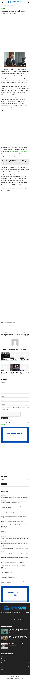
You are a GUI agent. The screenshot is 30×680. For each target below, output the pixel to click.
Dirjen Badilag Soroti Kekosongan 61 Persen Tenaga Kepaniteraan (12, 562)
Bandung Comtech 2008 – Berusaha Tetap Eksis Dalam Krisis (24, 360)
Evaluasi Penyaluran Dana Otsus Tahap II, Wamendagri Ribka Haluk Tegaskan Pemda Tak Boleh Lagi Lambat (14, 549)
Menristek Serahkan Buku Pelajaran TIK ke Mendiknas (14, 372)
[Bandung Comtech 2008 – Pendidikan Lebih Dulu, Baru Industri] (5, 367)
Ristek (13, 322)
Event (2, 658)
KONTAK (17, 676)
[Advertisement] (15, 31)
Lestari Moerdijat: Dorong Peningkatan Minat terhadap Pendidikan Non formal (14, 534)
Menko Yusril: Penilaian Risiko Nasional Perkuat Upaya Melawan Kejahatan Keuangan (14, 530)
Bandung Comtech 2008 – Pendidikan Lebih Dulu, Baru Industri (5, 372)
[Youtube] (21, 620)
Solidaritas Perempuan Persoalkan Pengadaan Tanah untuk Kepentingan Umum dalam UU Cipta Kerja (14, 539)
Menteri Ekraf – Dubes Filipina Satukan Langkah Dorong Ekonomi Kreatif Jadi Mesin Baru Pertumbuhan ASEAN (14, 507)
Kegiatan (2, 370)
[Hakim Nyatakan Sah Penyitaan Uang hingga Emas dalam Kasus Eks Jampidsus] (4, 631)
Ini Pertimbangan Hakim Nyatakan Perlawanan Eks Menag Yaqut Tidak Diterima (15, 553)
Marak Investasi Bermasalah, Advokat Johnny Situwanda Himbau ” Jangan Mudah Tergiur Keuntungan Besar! (14, 571)
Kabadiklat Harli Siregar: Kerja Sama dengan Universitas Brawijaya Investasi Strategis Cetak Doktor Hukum (14, 582)
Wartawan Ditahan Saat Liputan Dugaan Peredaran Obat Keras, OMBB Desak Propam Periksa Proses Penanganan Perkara (14, 512)
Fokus (2, 669)
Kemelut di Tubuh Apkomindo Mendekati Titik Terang (5, 360)
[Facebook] (9, 620)
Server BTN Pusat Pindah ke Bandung (23, 335)
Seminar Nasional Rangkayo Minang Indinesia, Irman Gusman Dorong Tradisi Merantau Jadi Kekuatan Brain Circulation (14, 576)
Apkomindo (6, 322)
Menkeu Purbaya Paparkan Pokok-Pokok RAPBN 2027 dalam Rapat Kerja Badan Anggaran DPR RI (15, 525)
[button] (27, 2)
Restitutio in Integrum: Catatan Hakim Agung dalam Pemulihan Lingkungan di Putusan (14, 498)
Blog (2, 662)
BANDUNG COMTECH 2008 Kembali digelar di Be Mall (24, 372)
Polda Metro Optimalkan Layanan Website (7, 335)
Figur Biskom (3, 667)
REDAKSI (12, 676)
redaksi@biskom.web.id (18, 617)
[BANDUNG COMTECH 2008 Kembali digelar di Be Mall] (24, 367)
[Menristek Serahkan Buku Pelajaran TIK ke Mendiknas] (15, 367)
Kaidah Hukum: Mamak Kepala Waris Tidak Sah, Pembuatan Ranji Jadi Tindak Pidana (14, 558)
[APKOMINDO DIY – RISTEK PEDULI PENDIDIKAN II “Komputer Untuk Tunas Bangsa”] (15, 355)
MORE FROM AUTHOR (21, 349)
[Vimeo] (15, 620)
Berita (5, 5)
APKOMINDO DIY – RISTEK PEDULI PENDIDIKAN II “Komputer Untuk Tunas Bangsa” (14, 361)
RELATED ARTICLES (9, 349)
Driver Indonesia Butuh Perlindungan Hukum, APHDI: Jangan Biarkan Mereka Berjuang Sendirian (14, 544)
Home (1, 5)
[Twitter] (12, 620)
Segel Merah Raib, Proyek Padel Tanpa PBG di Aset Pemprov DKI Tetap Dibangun (13, 566)
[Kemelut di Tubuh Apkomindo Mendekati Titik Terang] (5, 355)
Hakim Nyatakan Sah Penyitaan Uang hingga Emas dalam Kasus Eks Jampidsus (14, 493)
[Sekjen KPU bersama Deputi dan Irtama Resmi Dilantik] (4, 646)
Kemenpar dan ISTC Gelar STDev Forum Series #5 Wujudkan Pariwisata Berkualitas (13, 517)
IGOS (10, 322)
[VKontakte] (18, 620)
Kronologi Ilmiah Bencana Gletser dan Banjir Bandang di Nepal (12, 521)
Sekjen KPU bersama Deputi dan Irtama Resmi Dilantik (10, 502)
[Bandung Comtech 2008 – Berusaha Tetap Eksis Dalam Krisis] (24, 355)
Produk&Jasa (3, 660)
